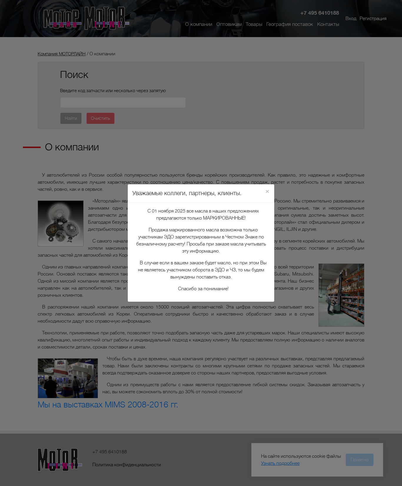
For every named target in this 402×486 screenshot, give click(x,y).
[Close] (267, 191)
